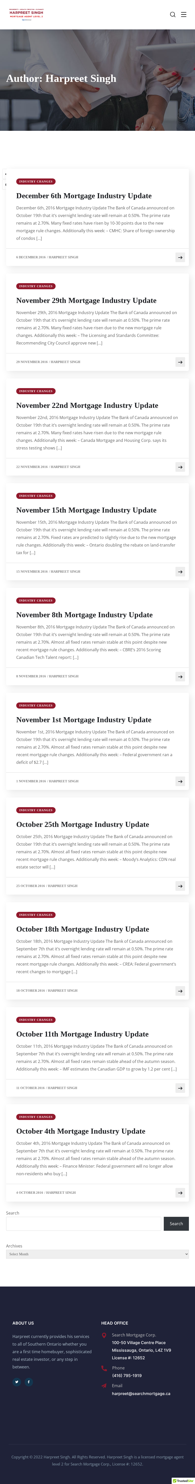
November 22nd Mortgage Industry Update (87, 405)
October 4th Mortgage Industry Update (80, 1131)
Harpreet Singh (63, 257)
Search (12, 1213)
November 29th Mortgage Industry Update (86, 300)
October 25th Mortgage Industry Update (82, 824)
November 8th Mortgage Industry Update (84, 614)
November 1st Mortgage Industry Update (83, 719)
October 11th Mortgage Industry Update (82, 1034)
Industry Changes (36, 181)
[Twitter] (16, 1382)
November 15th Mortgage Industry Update (86, 510)
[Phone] (104, 1368)
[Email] (103, 1385)
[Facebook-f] (29, 1382)
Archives (14, 1246)
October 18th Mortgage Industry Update (82, 929)
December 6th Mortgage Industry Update (84, 195)
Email (117, 1385)
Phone (118, 1368)
